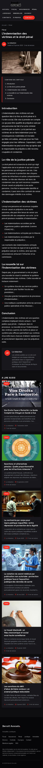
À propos (17, 17)
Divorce (27, 13)
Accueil (5, 9)
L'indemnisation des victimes (17, 90)
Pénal (34, 9)
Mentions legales (7, 743)
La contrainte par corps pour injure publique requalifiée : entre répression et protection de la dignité (21, 523)
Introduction (11, 84)
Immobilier (17, 13)
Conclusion (10, 98)
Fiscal (14, 9)
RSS (17, 743)
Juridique (6, 13)
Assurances (24, 9)
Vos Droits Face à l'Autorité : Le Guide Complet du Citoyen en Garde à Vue (21, 411)
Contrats (6, 17)
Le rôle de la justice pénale (16, 87)
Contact (29, 17)
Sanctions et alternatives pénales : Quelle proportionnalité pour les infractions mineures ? (19, 466)
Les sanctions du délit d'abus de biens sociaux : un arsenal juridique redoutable (17, 689)
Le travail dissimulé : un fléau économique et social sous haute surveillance (16, 633)
